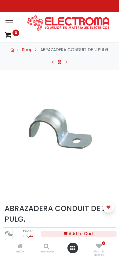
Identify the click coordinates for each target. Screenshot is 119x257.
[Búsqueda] (46, 247)
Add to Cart (80, 234)
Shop (27, 50)
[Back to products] (59, 62)
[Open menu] (72, 248)
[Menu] (9, 23)
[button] (108, 207)
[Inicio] (20, 247)
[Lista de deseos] (99, 247)
